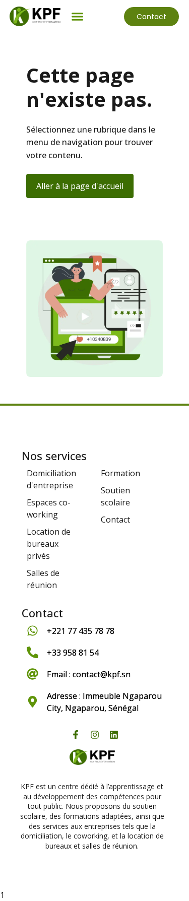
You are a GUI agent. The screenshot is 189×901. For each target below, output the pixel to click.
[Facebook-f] (75, 734)
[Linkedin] (113, 734)
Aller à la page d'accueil (79, 185)
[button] (77, 16)
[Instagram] (94, 734)
